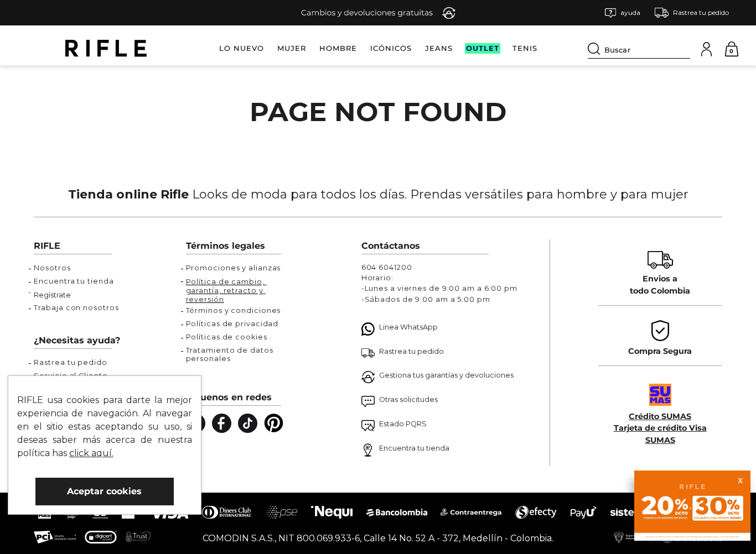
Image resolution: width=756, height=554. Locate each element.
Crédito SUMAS (660, 416)
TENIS (524, 48)
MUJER (291, 48)
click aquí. (91, 453)
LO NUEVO (241, 48)
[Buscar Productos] (596, 48)
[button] (622, 13)
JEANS (439, 48)
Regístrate (52, 295)
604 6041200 (386, 267)
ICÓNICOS (391, 48)
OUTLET (482, 48)
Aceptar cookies (104, 491)
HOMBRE (338, 48)
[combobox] (639, 48)
